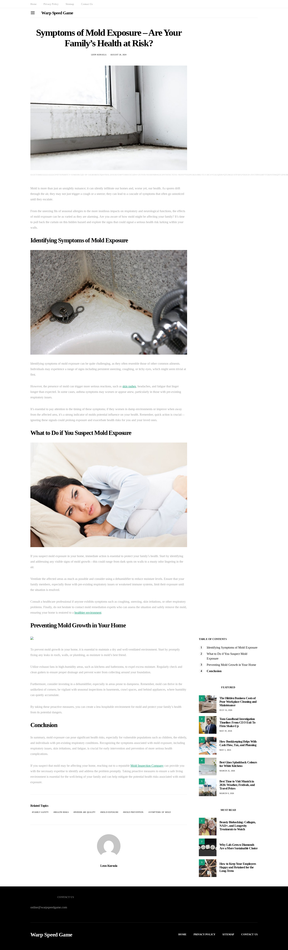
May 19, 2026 (225, 731)
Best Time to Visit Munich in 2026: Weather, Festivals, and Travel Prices (237, 785)
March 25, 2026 (227, 771)
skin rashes (129, 386)
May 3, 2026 (225, 750)
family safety (41, 812)
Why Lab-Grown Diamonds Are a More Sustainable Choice (238, 846)
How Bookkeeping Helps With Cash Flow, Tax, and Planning (237, 743)
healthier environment (87, 612)
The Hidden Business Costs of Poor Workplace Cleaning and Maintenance (238, 701)
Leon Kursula (99, 55)
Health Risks (61, 812)
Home (33, 4)
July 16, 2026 (225, 710)
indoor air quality (85, 812)
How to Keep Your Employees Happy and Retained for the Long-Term (237, 867)
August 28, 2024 (118, 55)
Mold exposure (109, 812)
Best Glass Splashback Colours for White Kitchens (238, 764)
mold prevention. (134, 812)
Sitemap (70, 4)
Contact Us (86, 4)
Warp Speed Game (57, 12)
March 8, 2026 (226, 793)
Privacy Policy (51, 4)
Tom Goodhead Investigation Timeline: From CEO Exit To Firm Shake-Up (237, 722)
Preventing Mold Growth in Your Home (231, 664)
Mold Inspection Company (147, 765)
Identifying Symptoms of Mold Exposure (232, 647)
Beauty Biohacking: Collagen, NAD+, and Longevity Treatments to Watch (237, 825)
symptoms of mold (160, 812)
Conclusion (214, 671)
